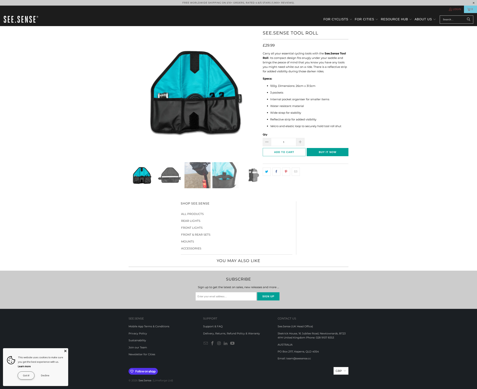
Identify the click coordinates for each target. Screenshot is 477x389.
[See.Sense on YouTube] (232, 343)
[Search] (468, 19)
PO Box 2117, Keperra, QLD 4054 (298, 351)
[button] (337, 19)
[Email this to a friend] (296, 172)
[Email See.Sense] (206, 343)
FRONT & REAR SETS (195, 234)
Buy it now (327, 152)
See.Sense (144, 380)
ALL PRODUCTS (192, 214)
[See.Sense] (21, 19)
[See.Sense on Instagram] (219, 343)
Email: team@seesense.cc (294, 358)
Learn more (24, 366)
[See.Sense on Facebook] (212, 343)
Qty (265, 134)
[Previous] (131, 91)
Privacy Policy (138, 333)
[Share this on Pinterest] (286, 172)
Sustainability (137, 340)
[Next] (256, 91)
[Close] (65, 351)
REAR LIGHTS (190, 221)
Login (457, 9)
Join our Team (138, 347)
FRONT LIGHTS (192, 227)
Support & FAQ (213, 326)
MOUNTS (187, 241)
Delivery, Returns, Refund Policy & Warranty (231, 333)
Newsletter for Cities (142, 354)
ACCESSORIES (191, 248)
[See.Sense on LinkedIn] (226, 343)
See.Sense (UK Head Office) (295, 326)
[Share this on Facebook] (276, 172)
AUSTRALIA (285, 344)
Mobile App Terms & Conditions (149, 326)
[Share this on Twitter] (267, 172)
